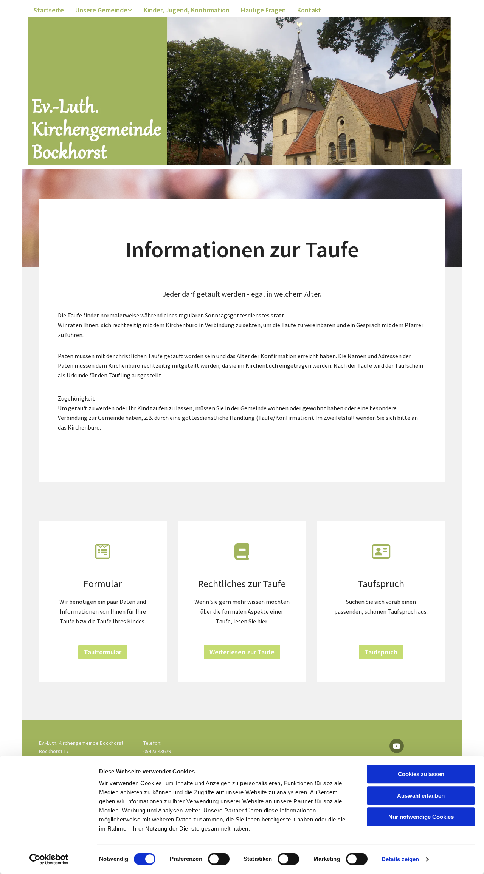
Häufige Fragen (263, 10)
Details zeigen (400, 859)
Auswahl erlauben (421, 795)
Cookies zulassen (421, 774)
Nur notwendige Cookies (421, 817)
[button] (102, 652)
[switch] (219, 859)
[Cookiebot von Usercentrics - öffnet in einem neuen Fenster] (49, 859)
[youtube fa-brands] (396, 746)
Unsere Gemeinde (101, 10)
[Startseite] (239, 91)
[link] (104, 10)
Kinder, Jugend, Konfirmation (187, 10)
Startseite (48, 10)
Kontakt (309, 10)
